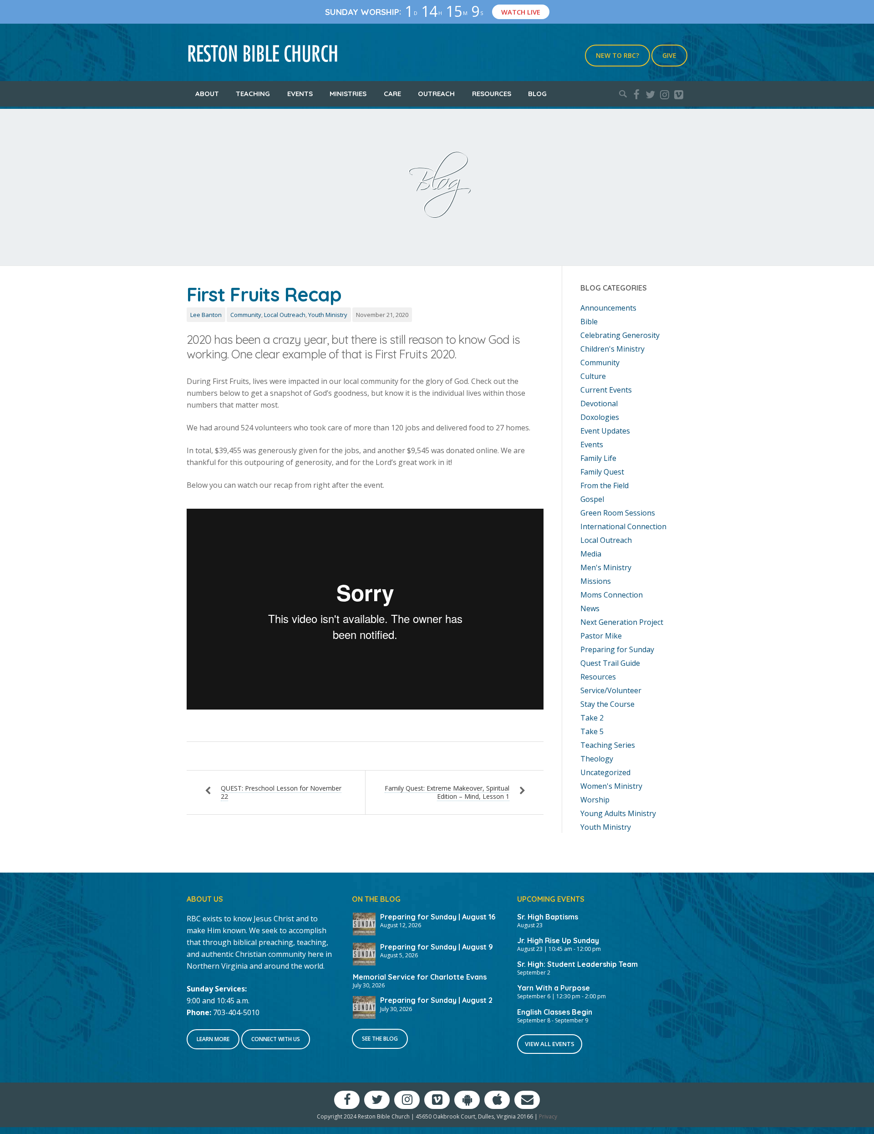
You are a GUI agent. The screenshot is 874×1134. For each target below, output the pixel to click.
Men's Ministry (605, 567)
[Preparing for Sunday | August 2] (364, 1006)
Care (392, 93)
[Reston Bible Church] (263, 52)
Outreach (436, 93)
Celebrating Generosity (620, 335)
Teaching (253, 93)
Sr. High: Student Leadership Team (577, 964)
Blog (537, 93)
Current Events (606, 390)
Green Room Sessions (617, 513)
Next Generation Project (621, 622)
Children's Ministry (612, 349)
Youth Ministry (327, 315)
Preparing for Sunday (617, 649)
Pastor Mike (601, 636)
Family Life (598, 458)
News (590, 608)
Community (245, 315)
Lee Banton (206, 315)
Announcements (608, 308)
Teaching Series (607, 745)
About (207, 93)
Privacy (548, 1116)
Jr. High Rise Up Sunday (558, 940)
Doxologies (599, 417)
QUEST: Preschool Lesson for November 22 (281, 792)
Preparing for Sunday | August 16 (437, 916)
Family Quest (602, 472)
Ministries (348, 93)
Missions (595, 581)
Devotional (599, 403)
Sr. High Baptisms (547, 916)
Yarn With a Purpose (553, 987)
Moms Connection (611, 595)
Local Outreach (284, 315)
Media (590, 554)
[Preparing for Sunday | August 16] (364, 923)
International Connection (623, 526)
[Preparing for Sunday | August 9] (364, 953)
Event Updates (605, 431)
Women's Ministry (611, 786)
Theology (596, 759)
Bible (589, 322)
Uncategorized (605, 772)
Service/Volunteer (610, 690)
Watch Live (520, 11)
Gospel (592, 499)
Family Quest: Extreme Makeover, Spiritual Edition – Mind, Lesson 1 (447, 792)
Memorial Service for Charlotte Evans (420, 976)
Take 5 (592, 731)
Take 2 (592, 718)
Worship (595, 800)
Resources (491, 93)
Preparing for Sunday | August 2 (436, 1000)
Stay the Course (607, 704)
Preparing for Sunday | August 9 (436, 946)
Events (300, 93)
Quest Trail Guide (610, 663)
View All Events (549, 1044)
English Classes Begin (554, 1012)
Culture (593, 376)
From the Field (604, 485)
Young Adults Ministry (618, 813)
